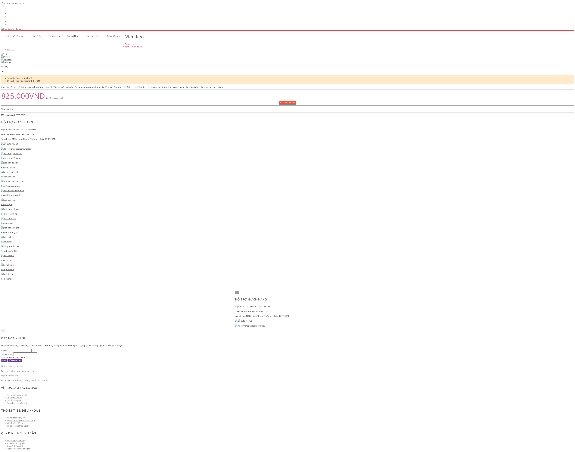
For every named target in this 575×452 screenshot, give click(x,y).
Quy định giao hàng (16, 440)
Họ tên (4, 350)
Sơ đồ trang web (14, 400)
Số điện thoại (7, 354)
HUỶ (4, 360)
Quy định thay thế (15, 446)
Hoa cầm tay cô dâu (134, 46)
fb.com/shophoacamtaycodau (17, 148)
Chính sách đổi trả (15, 423)
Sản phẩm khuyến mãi (17, 403)
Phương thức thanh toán (18, 425)
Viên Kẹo (11, 49)
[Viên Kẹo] (6, 56)
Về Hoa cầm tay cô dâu (17, 395)
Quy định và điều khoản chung (21, 420)
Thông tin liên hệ (14, 397)
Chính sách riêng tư (16, 417)
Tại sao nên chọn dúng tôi (18, 448)
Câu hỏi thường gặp (16, 443)
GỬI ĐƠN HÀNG (15, 360)
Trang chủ (129, 44)
